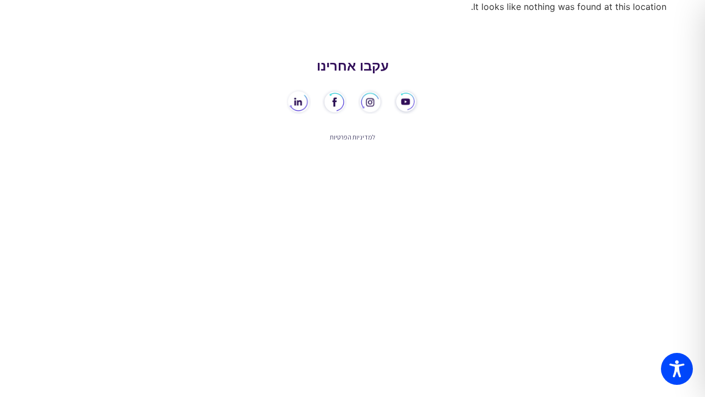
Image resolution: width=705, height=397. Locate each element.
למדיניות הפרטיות (352, 137)
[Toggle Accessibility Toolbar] (677, 369)
